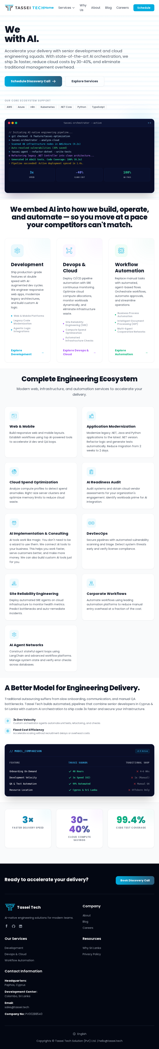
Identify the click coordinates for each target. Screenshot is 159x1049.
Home (49, 7)
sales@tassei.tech (17, 1007)
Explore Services (85, 81)
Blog (108, 7)
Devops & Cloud (15, 954)
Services (64, 7)
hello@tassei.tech (111, 1041)
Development (14, 948)
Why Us (83, 7)
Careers (122, 7)
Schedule (143, 8)
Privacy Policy (92, 954)
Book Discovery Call (135, 880)
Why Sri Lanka (92, 948)
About (95, 7)
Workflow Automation (19, 960)
